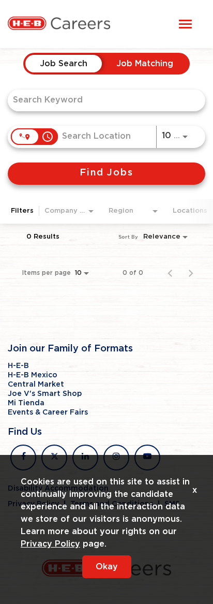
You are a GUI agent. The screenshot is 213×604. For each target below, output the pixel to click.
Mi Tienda (26, 403)
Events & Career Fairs (48, 412)
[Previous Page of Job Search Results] (170, 272)
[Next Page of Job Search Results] (190, 272)
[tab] (64, 63)
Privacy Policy (50, 544)
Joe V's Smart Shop (45, 393)
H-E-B (18, 366)
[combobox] (101, 100)
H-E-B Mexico (32, 375)
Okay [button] (107, 567)
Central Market (36, 384)
